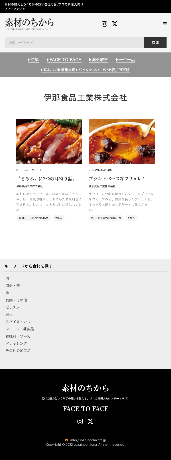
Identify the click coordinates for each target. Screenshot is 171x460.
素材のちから (85, 387)
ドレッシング (16, 343)
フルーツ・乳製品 (20, 329)
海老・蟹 (13, 285)
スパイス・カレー (20, 321)
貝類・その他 (16, 300)
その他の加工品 (18, 350)
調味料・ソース (18, 336)
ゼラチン (13, 307)
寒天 (9, 314)
